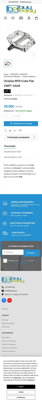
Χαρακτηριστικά (12, 151)
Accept (21, 386)
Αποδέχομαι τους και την (23, 262)
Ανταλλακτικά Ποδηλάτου (12, 76)
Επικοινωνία (6, 327)
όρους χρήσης (23, 260)
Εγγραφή (30, 253)
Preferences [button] (30, 380)
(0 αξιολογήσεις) (28, 95)
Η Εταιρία (5, 320)
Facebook (5, 309)
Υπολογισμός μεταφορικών (18, 137)
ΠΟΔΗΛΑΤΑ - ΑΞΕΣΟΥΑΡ (18, 74)
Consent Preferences (8, 351)
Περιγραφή (9, 146)
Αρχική (6, 74)
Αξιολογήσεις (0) (13, 157)
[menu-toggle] (5, 18)
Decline (21, 392)
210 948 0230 (13, 2)
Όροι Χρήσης (6, 337)
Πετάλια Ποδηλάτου (29, 76)
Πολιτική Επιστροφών (9, 344)
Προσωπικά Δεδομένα (9, 341)
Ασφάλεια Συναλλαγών (9, 348)
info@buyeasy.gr (25, 2)
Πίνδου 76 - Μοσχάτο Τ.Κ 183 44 (16, 294)
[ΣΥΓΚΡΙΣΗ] (20, 130)
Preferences (21, 397)
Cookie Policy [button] (17, 377)
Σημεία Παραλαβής (8, 323)
